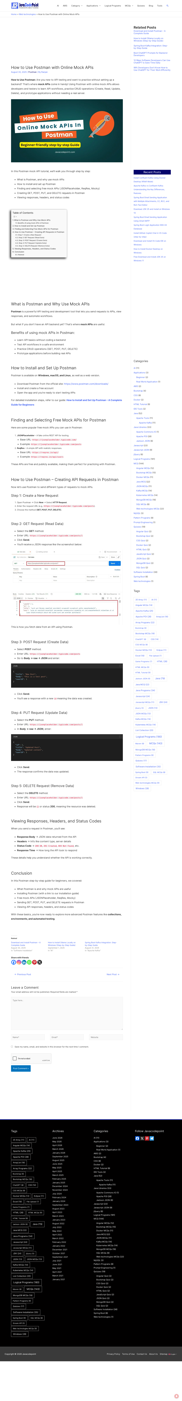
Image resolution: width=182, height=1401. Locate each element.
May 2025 (57, 1167)
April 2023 (57, 1212)
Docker (137, 399)
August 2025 (58, 1160)
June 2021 (57, 1264)
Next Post (113, 974)
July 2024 (57, 1193)
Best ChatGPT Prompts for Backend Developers (150, 54)
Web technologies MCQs (147, 508)
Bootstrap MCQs (144, 472)
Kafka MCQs (142, 490)
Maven (139, 743)
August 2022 (58, 1223)
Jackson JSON (143, 441)
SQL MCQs (141, 504)
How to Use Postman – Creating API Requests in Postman (39, 232)
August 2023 (58, 1208)
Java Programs (145, 690)
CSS (136, 395)
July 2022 (57, 1227)
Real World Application (146, 381)
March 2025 (58, 1175)
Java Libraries (140, 427)
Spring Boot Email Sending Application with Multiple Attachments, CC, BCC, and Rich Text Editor (151, 201)
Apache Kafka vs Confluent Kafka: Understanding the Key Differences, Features (149, 189)
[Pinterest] (34, 962)
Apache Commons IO (146, 432)
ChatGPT (140, 639)
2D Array (141, 599)
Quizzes (141, 5)
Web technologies (142, 581)
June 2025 (57, 1164)
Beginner (140, 377)
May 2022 (57, 1231)
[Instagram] (19, 962)
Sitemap (163, 1354)
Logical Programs (113, 5)
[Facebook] (13, 962)
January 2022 (58, 1246)
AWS (65, 5)
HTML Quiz (141, 549)
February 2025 (59, 1179)
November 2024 (60, 1190)
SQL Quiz (140, 567)
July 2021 (56, 1260)
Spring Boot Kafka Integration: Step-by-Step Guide (151, 47)
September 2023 (60, 1205)
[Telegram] (152, 1138)
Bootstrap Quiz (143, 536)
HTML (162, 661)
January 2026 (58, 1152)
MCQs (155, 743)
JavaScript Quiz (143, 554)
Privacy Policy (113, 1354)
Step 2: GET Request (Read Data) (31, 238)
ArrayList (162, 616)
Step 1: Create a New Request (29, 235)
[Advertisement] (67, 45)
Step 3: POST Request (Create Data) (33, 240)
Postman (32, 72)
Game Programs (143, 661)
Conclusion (19, 252)
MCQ (136, 463)
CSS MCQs (141, 645)
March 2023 (58, 1216)
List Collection (144, 730)
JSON (152, 708)
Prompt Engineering (143, 522)
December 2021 (59, 1249)
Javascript (138, 445)
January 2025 (58, 1182)
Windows (142, 788)
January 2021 (58, 1279)
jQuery (137, 454)
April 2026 (57, 1145)
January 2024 (58, 1201)
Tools (159, 5)
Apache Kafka (145, 422)
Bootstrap (138, 390)
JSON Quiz (141, 558)
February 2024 (59, 1197)
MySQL (137, 513)
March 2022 (58, 1238)
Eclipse (161, 650)
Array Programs (145, 622)
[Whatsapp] (29, 962)
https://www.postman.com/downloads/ (86, 383)
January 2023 (58, 1219)
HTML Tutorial (140, 404)
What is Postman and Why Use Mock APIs (32, 220)
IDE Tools (138, 409)
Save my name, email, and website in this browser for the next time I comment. (52, 1046)
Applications (92, 5)
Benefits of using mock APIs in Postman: (33, 223)
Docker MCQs (142, 477)
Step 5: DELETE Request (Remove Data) (34, 246)
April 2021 (57, 1272)
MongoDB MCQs (144, 499)
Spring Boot (139, 576)
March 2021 (57, 1275)
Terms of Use (128, 1354)
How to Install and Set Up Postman (30, 226)
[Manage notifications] (176, 1396)
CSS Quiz (140, 540)
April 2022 (57, 1234)
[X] (39, 962)
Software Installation (143, 572)
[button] (120, 665)
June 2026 (57, 1138)
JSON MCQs (142, 486)
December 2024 (60, 1186)
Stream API (141, 777)
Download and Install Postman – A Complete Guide (149, 32)
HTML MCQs (142, 667)
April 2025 (57, 1171)
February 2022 (59, 1242)
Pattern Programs (142, 518)
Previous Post (23, 974)
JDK (163, 702)
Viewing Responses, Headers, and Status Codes (35, 249)
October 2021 (58, 1253)
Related (21, 255)
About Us (153, 1354)
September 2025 (60, 1156)
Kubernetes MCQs (144, 495)
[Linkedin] (24, 962)
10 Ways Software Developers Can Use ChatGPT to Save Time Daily (152, 61)
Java (136, 413)
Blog (151, 5)
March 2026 (58, 1149)
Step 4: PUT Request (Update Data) (32, 243)
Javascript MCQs (145, 702)
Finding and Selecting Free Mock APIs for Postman (36, 229)
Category (75, 5)
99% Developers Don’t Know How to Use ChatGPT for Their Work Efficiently (152, 68)
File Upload (155, 656)
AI (58, 5)
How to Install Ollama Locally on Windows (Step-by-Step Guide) (148, 39)
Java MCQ (141, 481)
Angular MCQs (143, 468)
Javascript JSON (141, 450)
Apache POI (141, 436)
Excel (140, 656)
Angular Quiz (142, 531)
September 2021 (60, 1257)
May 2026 (57, 1141)
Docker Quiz (142, 545)
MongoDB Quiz (143, 563)
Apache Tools (142, 418)
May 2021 (56, 1268)
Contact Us (142, 1354)
